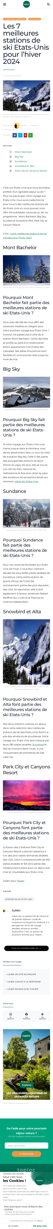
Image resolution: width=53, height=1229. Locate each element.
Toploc (26, 4)
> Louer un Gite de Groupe (21, 974)
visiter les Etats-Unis (26, 481)
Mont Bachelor (23, 152)
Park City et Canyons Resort (31, 170)
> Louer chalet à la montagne (23, 982)
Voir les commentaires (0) (24, 948)
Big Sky (19, 156)
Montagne (34, 19)
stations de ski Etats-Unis (18, 899)
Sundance (21, 161)
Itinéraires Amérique (14, 19)
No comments (10, 130)
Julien (23, 126)
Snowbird (38, 744)
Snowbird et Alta (24, 166)
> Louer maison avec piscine (22, 989)
